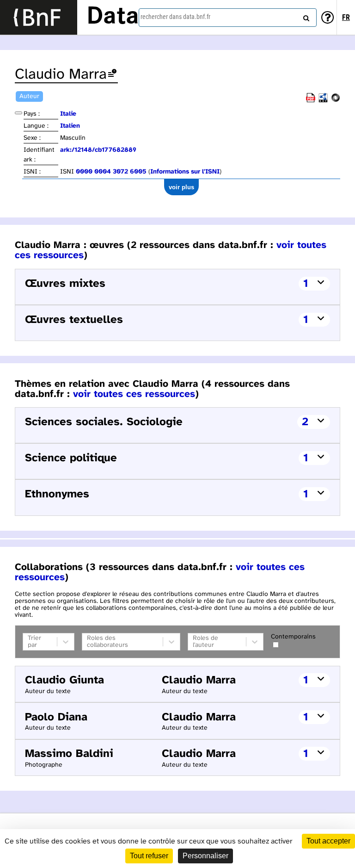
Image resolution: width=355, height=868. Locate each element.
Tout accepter (328, 841)
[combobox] (228, 17)
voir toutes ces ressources (134, 394)
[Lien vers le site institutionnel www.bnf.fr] (38, 17)
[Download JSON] (335, 100)
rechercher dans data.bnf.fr (175, 16)
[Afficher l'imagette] (18, 113)
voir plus (181, 187)
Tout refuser (149, 856)
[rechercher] (305, 16)
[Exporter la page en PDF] (310, 100)
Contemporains (293, 636)
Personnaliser (205, 856)
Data (112, 17)
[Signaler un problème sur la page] (112, 74)
